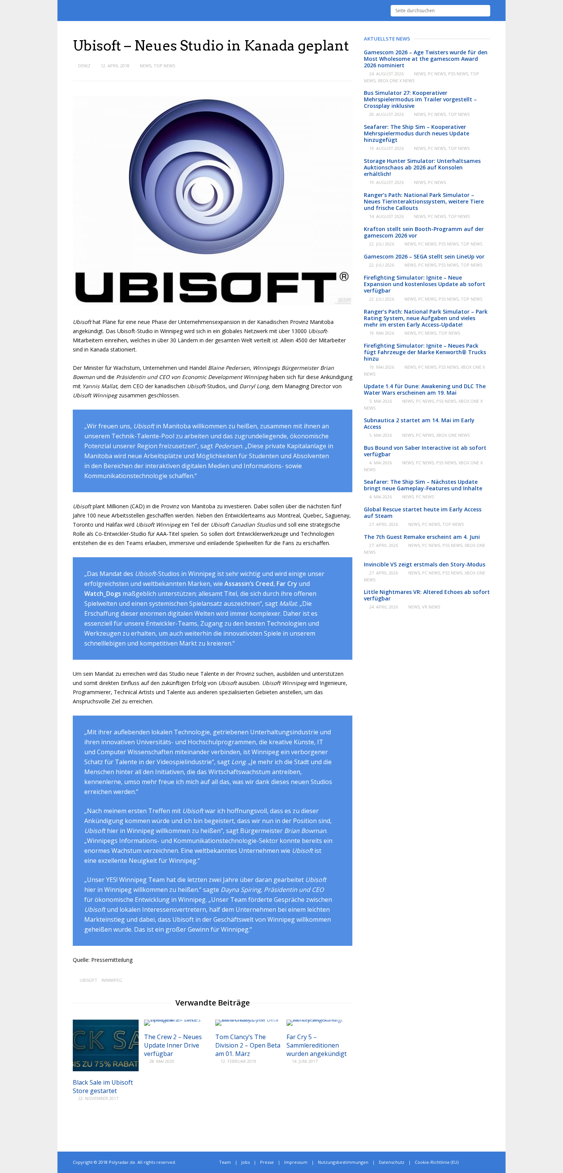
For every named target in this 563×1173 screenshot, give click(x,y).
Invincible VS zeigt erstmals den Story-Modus (424, 564)
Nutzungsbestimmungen (343, 1162)
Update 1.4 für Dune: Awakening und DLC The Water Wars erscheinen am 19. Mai (425, 389)
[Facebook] (480, 1162)
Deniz (84, 65)
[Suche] (484, 10)
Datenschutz (391, 1162)
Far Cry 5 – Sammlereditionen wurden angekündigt (316, 1045)
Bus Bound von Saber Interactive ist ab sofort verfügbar (425, 451)
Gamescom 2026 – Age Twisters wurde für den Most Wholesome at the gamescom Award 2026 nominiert (426, 59)
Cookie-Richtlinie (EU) (436, 1162)
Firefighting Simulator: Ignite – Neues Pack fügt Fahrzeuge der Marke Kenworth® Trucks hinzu (425, 352)
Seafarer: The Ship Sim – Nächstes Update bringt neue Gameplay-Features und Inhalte (423, 485)
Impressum (296, 1162)
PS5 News (458, 73)
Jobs (245, 1162)
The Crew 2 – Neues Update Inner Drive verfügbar (173, 1045)
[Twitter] (471, 1162)
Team (225, 1162)
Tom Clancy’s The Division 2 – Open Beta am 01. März (247, 1045)
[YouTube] (488, 1162)
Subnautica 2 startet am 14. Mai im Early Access (419, 423)
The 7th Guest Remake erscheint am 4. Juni (422, 536)
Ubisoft (88, 980)
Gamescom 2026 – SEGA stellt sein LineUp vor (424, 256)
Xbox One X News (396, 80)
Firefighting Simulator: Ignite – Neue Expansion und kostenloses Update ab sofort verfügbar (424, 284)
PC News (437, 73)
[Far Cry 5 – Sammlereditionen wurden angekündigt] (319, 1019)
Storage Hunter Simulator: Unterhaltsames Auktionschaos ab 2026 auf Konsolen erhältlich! (422, 167)
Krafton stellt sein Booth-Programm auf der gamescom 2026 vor (424, 232)
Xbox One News (453, 435)
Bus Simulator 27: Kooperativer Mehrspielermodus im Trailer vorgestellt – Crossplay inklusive (420, 99)
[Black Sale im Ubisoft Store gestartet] (106, 1069)
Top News (164, 65)
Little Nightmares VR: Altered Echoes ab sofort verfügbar (427, 595)
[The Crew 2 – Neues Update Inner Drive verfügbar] (177, 1019)
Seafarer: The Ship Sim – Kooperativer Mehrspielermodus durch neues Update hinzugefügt (416, 133)
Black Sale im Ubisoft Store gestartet (103, 1086)
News (145, 65)
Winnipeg (111, 980)
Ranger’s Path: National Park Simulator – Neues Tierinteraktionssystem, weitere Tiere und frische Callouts (424, 201)
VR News (431, 607)
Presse (267, 1162)
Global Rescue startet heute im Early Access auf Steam (422, 512)
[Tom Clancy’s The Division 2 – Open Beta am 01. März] (248, 1019)
